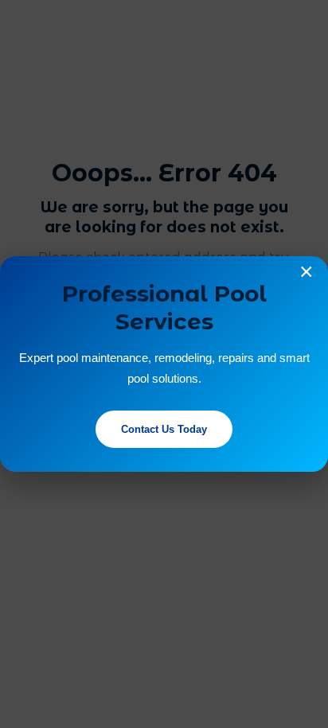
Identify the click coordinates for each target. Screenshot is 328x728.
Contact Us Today (164, 429)
